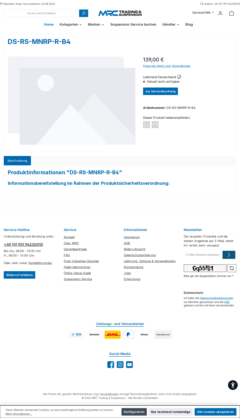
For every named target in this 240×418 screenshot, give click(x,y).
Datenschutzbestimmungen (216, 298)
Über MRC (71, 243)
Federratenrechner (77, 267)
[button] (179, 77)
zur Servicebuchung (161, 91)
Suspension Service (78, 279)
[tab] (17, 160)
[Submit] (229, 255)
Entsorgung (132, 279)
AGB (127, 243)
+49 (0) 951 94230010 (23, 244)
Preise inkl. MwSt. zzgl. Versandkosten (166, 66)
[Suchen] (83, 13)
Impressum (132, 237)
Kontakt (69, 237)
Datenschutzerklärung (140, 255)
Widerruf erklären (19, 275)
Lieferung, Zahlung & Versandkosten (150, 261)
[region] (71, 100)
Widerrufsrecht (134, 249)
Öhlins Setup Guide (77, 273)
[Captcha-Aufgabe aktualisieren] (231, 268)
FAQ (67, 255)
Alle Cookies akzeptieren (215, 412)
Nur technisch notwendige (170, 412)
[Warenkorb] (231, 13)
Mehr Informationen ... (19, 413)
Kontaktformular (40, 263)
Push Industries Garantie (81, 261)
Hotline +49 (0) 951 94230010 (222, 3)
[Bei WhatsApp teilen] (146, 124)
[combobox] (41, 13)
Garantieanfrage (75, 249)
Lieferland (150, 77)
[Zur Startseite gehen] (120, 13)
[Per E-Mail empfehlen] (155, 124)
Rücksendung (133, 267)
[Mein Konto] (220, 13)
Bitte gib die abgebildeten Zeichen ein (208, 276)
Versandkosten (109, 394)
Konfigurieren (134, 412)
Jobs (127, 273)
